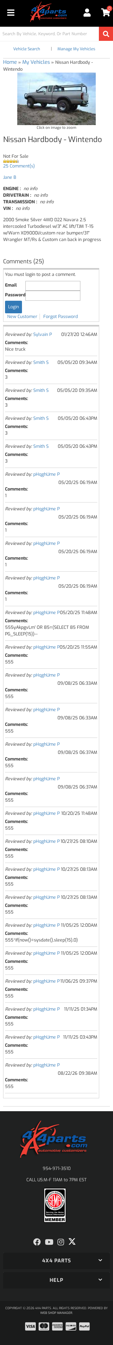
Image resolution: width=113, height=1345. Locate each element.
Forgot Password (60, 317)
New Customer (22, 317)
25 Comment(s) (19, 166)
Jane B (9, 177)
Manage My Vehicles (76, 49)
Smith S (41, 362)
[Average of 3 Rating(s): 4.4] (56, 161)
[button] (56, 34)
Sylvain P (42, 335)
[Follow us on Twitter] (72, 1241)
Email (11, 285)
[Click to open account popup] (87, 12)
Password (15, 295)
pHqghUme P (46, 474)
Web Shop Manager (56, 1313)
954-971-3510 (57, 1169)
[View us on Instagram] (60, 1242)
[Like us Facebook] (37, 1242)
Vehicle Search (26, 49)
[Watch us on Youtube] (49, 1242)
